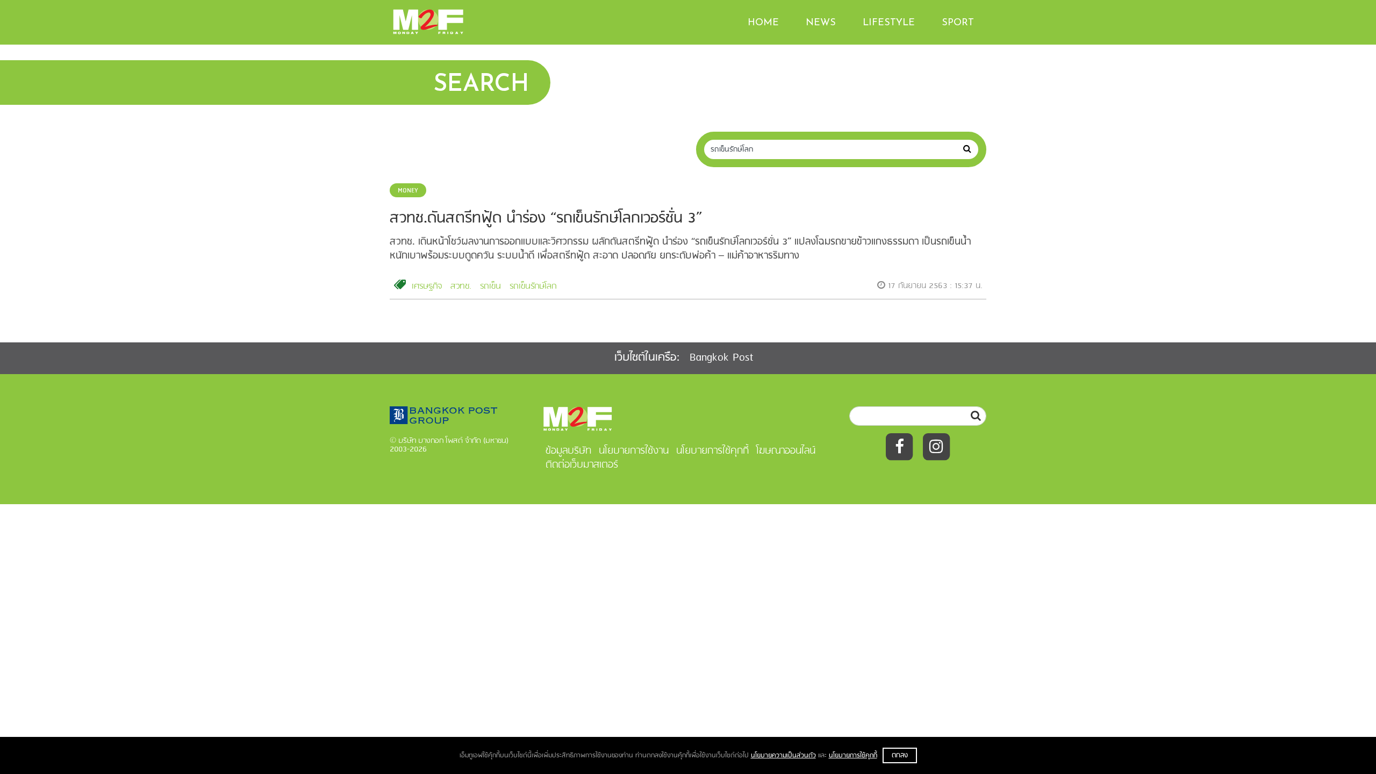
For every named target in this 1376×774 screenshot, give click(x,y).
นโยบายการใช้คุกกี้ (853, 755)
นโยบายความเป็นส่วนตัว (783, 755)
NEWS (821, 23)
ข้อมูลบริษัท (568, 451)
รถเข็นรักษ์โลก (533, 286)
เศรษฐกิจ (427, 286)
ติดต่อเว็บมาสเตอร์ (582, 465)
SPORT (958, 23)
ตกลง (900, 755)
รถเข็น (490, 286)
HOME (763, 23)
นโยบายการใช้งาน (634, 451)
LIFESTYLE (889, 23)
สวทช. (460, 286)
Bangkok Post (722, 357)
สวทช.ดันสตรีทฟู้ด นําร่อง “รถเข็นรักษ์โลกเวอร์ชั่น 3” (546, 218)
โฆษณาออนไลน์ (785, 451)
